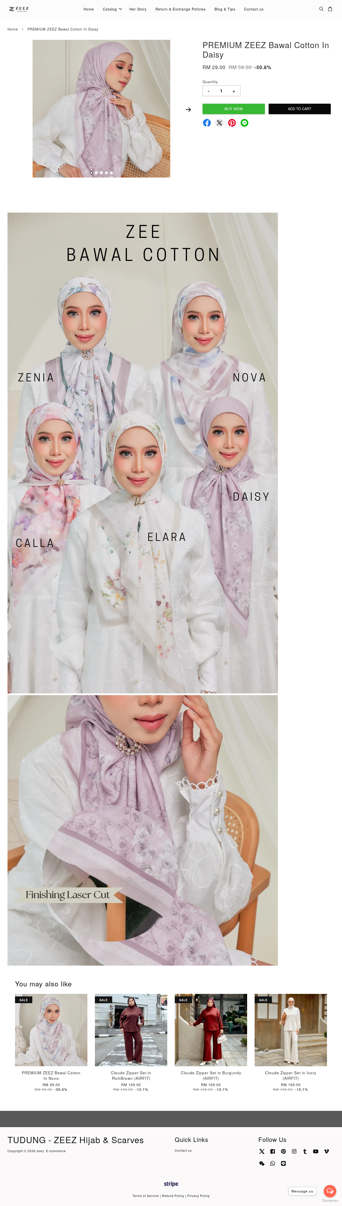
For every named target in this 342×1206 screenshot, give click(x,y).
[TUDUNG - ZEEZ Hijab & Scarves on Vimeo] (326, 1153)
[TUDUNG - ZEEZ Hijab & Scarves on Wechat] (261, 1165)
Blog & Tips (225, 9)
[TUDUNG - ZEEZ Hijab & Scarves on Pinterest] (283, 1153)
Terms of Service (145, 1195)
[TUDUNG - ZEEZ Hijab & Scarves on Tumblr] (304, 1153)
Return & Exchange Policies (180, 9)
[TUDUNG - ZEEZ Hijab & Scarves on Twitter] (261, 1153)
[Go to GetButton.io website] (330, 1200)
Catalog (110, 9)
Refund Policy (173, 1195)
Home (89, 9)
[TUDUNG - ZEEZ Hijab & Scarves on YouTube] (315, 1153)
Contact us (254, 9)
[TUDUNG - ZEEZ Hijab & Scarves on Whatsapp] (272, 1165)
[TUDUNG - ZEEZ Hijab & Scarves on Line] (283, 1165)
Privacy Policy (198, 1195)
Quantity (210, 81)
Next (188, 109)
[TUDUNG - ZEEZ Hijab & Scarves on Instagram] (294, 1153)
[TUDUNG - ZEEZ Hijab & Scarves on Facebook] (272, 1153)
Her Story (138, 9)
